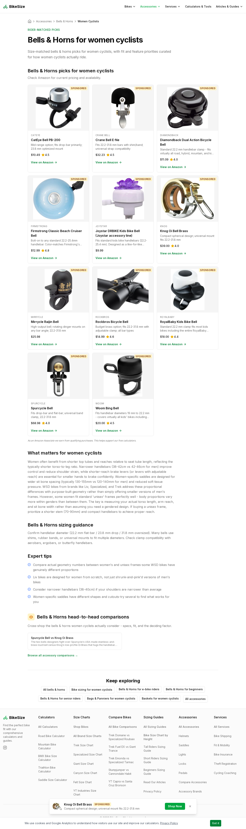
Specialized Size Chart (87, 754)
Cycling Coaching (225, 773)
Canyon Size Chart (85, 773)
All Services (221, 726)
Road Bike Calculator (51, 736)
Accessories (148, 6)
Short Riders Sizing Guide (156, 760)
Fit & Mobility (222, 745)
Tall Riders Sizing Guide (154, 748)
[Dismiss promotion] (190, 806)
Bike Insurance (223, 754)
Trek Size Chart (83, 745)
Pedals (183, 773)
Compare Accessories (193, 782)
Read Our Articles (155, 782)
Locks (182, 763)
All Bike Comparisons (123, 726)
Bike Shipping (222, 736)
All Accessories (189, 726)
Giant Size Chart (83, 763)
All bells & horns (54, 689)
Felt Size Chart (82, 782)
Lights (182, 754)
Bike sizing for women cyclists (91, 689)
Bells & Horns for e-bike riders (139, 689)
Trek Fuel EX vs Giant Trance (122, 748)
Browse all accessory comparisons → (53, 655)
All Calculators (48, 726)
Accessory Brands (190, 791)
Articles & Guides (227, 6)
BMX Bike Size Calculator (47, 757)
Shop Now (175, 806)
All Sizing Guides (155, 726)
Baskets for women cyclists (160, 698)
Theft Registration (225, 763)
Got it (215, 823)
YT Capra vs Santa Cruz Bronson (120, 783)
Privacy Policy (152, 791)
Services (171, 6)
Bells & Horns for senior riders (60, 698)
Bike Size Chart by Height (156, 737)
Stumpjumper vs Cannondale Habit (120, 771)
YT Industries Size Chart (84, 792)
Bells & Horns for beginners (184, 689)
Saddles (184, 745)
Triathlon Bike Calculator (47, 769)
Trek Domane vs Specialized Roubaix (122, 737)
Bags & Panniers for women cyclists (111, 698)
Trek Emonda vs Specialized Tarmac (121, 760)
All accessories (195, 698)
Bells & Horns (64, 21)
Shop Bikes (80, 726)
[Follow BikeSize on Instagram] (5, 748)
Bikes (128, 6)
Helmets (184, 736)
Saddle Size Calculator (52, 779)
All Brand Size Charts (87, 736)
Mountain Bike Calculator (47, 746)
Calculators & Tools (198, 6)
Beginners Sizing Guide (154, 771)
